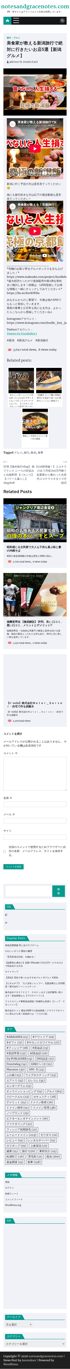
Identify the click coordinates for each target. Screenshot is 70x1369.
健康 (12, 1151)
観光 (33, 452)
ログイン (9, 1187)
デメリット (16, 1102)
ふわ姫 (13, 1075)
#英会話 (40, 1047)
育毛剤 (35, 1156)
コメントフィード (14, 1199)
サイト (7, 830)
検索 (58, 891)
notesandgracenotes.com (35, 6)
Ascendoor (29, 1360)
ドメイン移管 (17, 1107)
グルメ (18, 452)
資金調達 (14, 1162)
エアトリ (14, 1080)
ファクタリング (19, 1124)
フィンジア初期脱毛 (21, 1129)
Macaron (15, 1069)
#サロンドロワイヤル (43, 1042)
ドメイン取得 (41, 1102)
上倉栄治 (38, 1145)
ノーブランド (17, 1113)
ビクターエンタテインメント (27, 1118)
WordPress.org (13, 1205)
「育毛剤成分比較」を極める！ (20, 956)
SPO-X (36, 1069)
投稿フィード (11, 1193)
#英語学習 (16, 1053)
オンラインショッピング (24, 1091)
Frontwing (16, 1064)
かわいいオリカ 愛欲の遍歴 (18, 951)
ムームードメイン (21, 1134)
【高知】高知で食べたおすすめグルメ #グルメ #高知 (31, 977)
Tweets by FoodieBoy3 (22, 333)
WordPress (10, 1364)
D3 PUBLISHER (19, 1058)
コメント (10, 753)
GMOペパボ (41, 1064)
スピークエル (17, 1096)
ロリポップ (16, 1145)
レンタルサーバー (41, 1140)
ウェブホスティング (40, 1075)
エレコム (36, 1080)
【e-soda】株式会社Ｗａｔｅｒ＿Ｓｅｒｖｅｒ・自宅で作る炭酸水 (35, 705)
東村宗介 (48, 1151)
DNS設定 (45, 1058)
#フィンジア (17, 1047)
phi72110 (14, 62)
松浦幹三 (15, 1156)
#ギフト (14, 1042)
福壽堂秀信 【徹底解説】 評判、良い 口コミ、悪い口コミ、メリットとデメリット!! (35, 623)
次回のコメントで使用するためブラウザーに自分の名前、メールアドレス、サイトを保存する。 (37, 851)
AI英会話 (38, 1053)
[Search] (62, 20)
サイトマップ (11, 971)
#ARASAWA (17, 1036)
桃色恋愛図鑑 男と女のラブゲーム (22, 945)
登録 (7, 1182)
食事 (40, 452)
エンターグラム (18, 1085)
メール (9, 814)
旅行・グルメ (13, 37)
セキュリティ (44, 1096)
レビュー (14, 1140)
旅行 (26, 452)
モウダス (48, 1134)
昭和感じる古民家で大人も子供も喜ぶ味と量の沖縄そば (34, 549)
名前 (7, 798)
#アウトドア (43, 1036)
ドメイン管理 (44, 1107)
